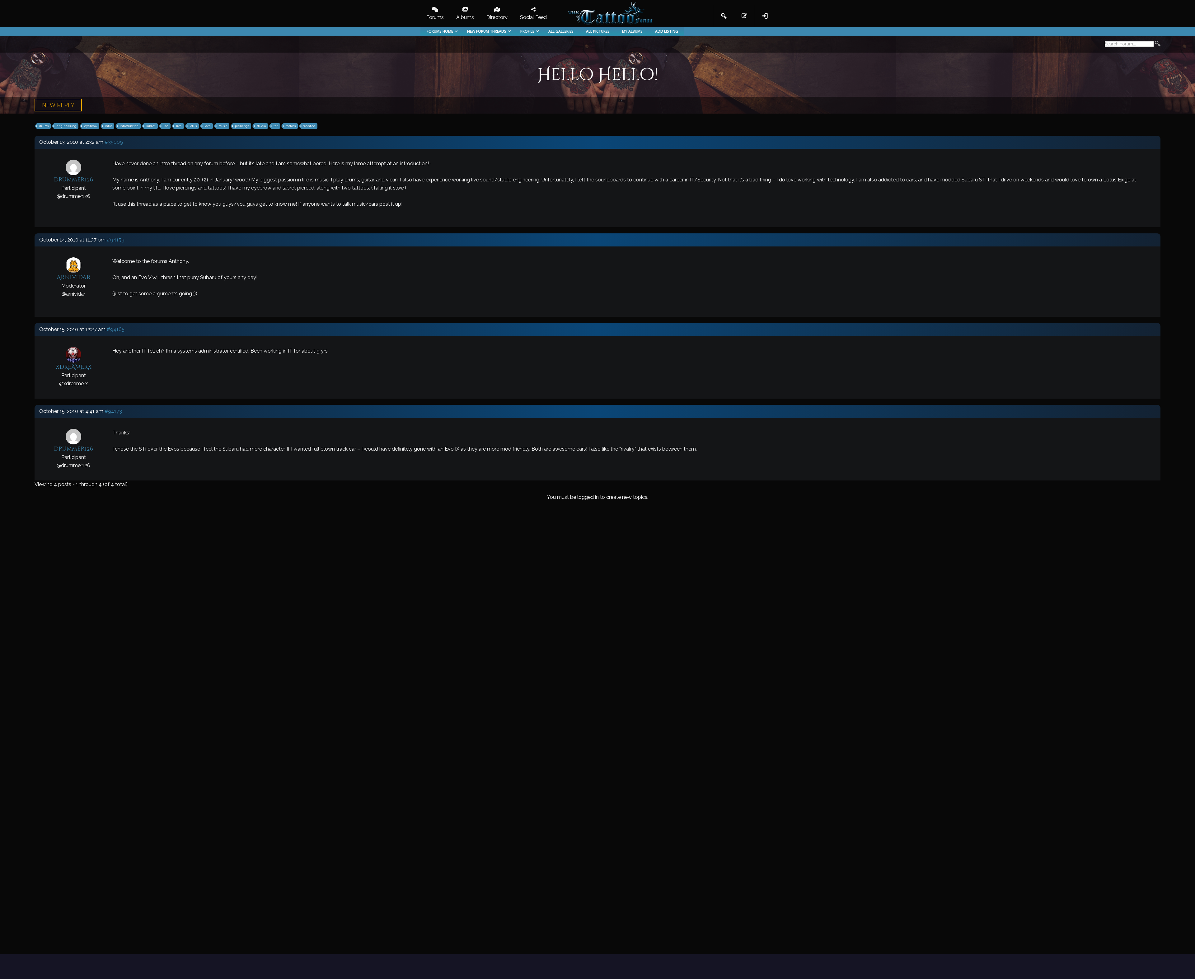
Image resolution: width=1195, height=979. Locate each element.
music (222, 126)
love (207, 126)
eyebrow (90, 126)
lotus (193, 126)
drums (44, 126)
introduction (129, 126)
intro (108, 126)
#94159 (115, 240)
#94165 (115, 329)
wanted (309, 126)
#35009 (114, 142)
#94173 (113, 411)
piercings (242, 126)
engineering (66, 126)
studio (261, 126)
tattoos (291, 126)
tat (276, 126)
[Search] (1157, 44)
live (179, 126)
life (165, 126)
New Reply (58, 105)
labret (151, 126)
